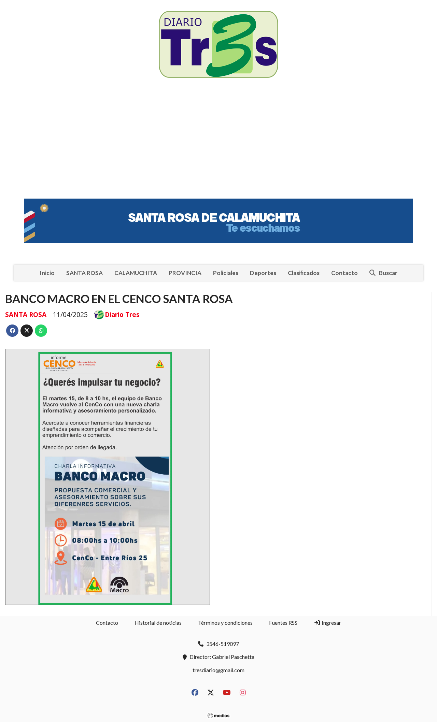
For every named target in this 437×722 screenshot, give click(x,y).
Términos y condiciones (225, 622)
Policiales (225, 272)
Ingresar (331, 622)
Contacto (344, 272)
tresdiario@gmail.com (218, 670)
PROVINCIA (185, 272)
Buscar (388, 272)
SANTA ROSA (84, 272)
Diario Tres (122, 314)
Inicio (47, 272)
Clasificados (304, 272)
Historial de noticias (158, 622)
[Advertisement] (218, 140)
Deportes (263, 272)
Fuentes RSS (283, 622)
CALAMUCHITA (135, 272)
